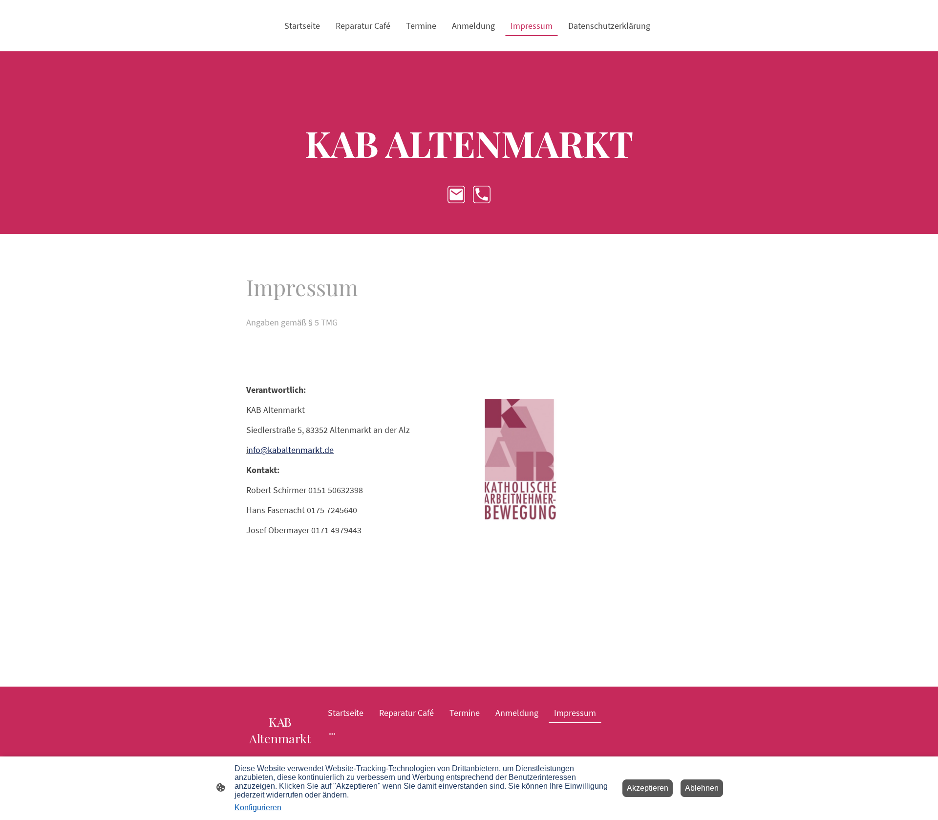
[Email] (456, 194)
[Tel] (481, 194)
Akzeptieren (647, 788)
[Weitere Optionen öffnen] (332, 733)
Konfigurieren (257, 807)
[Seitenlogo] (280, 755)
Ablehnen (702, 788)
